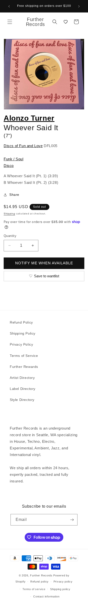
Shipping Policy (22, 333)
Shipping (9, 213)
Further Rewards (24, 367)
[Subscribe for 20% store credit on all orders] (71, 519)
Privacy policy (63, 581)
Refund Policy (21, 322)
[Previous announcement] (9, 6)
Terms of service (33, 589)
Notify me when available (44, 263)
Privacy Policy (21, 344)
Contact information (46, 596)
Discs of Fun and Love (23, 146)
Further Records (41, 575)
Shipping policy (60, 589)
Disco (9, 165)
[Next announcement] (79, 6)
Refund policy (39, 581)
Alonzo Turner (29, 118)
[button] (9, 21)
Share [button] (14, 195)
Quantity (10, 236)
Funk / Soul (13, 159)
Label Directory (22, 389)
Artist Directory (22, 378)
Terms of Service (24, 356)
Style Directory (22, 400)
